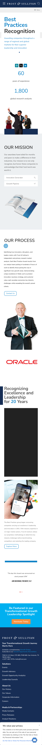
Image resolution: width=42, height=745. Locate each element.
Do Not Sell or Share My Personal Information (18, 741)
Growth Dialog (25, 650)
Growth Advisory (8, 671)
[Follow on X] (21, 65)
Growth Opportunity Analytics (14, 675)
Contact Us (10, 293)
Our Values (6, 693)
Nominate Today (21, 621)
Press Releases (8, 715)
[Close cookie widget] (39, 725)
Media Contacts (8, 711)
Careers (5, 701)
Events (4, 667)
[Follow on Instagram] (16, 65)
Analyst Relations (9, 719)
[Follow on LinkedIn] (25, 65)
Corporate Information (10, 697)
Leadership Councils (10, 679)
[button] (19, 52)
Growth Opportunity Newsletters (25, 652)
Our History (6, 689)
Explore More (11, 546)
